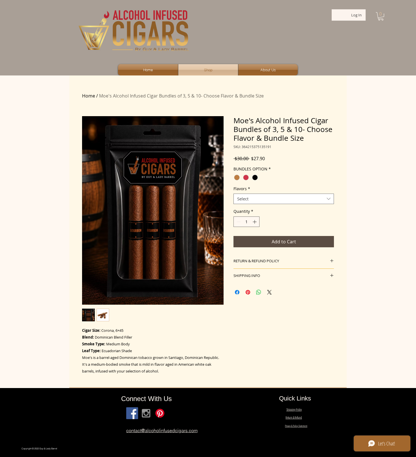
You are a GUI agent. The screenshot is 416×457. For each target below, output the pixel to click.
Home (88, 96)
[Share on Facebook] (237, 292)
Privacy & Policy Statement (296, 426)
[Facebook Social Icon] (132, 413)
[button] (381, 16)
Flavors (241, 188)
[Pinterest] (160, 413)
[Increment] (255, 222)
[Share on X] (269, 292)
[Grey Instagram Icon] (146, 413)
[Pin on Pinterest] (248, 292)
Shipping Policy (294, 409)
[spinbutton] (246, 222)
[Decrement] (237, 222)
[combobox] (283, 199)
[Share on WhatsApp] (258, 292)
